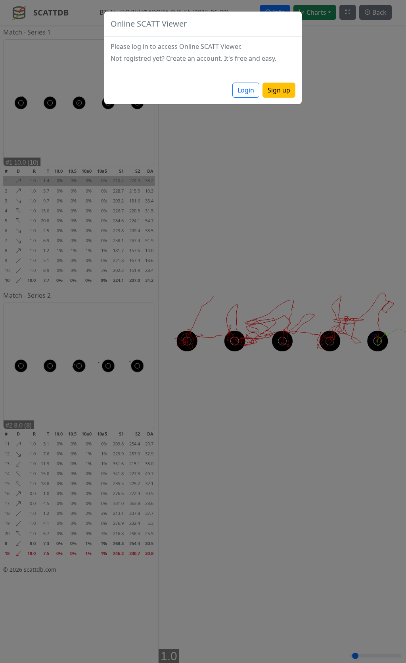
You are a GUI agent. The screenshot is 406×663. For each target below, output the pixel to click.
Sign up (279, 90)
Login (245, 90)
